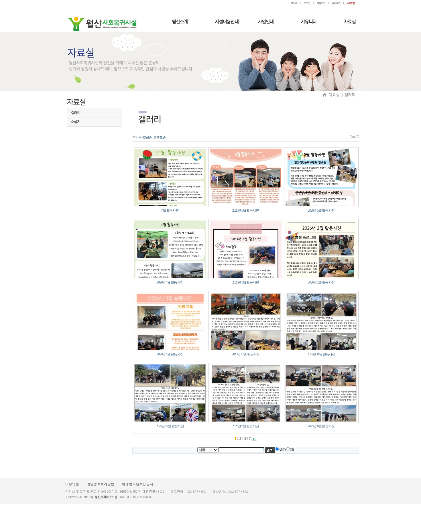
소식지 (75, 122)
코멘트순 (159, 137)
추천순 (136, 137)
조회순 (147, 137)
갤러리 (75, 113)
